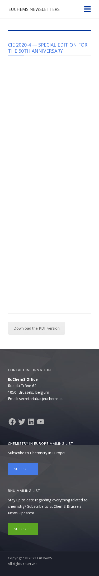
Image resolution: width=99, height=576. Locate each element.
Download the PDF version (36, 328)
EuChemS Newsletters (34, 9)
